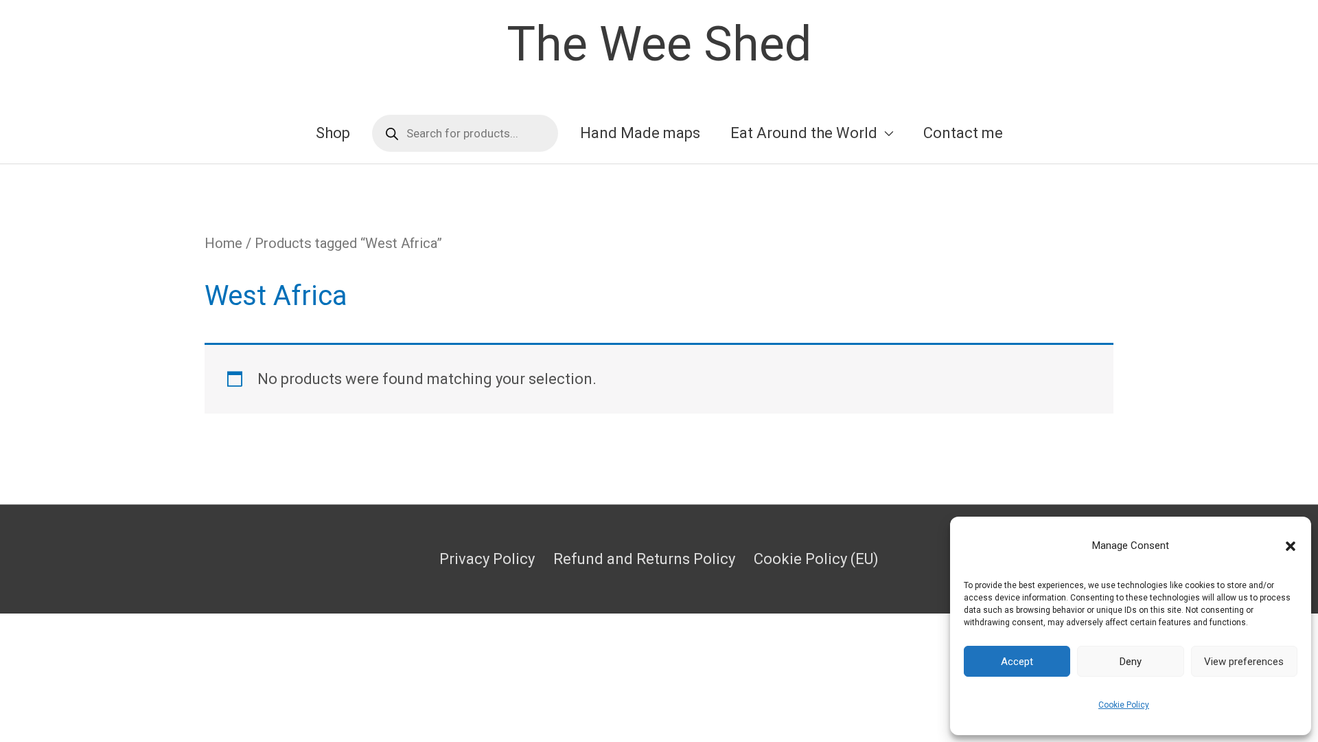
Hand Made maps (640, 133)
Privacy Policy (487, 558)
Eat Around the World (803, 133)
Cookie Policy (1123, 705)
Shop (333, 133)
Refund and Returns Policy (644, 558)
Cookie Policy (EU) (816, 558)
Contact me (963, 133)
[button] (1290, 546)
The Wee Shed (659, 44)
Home (223, 243)
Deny (1131, 661)
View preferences (1244, 661)
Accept (1017, 661)
